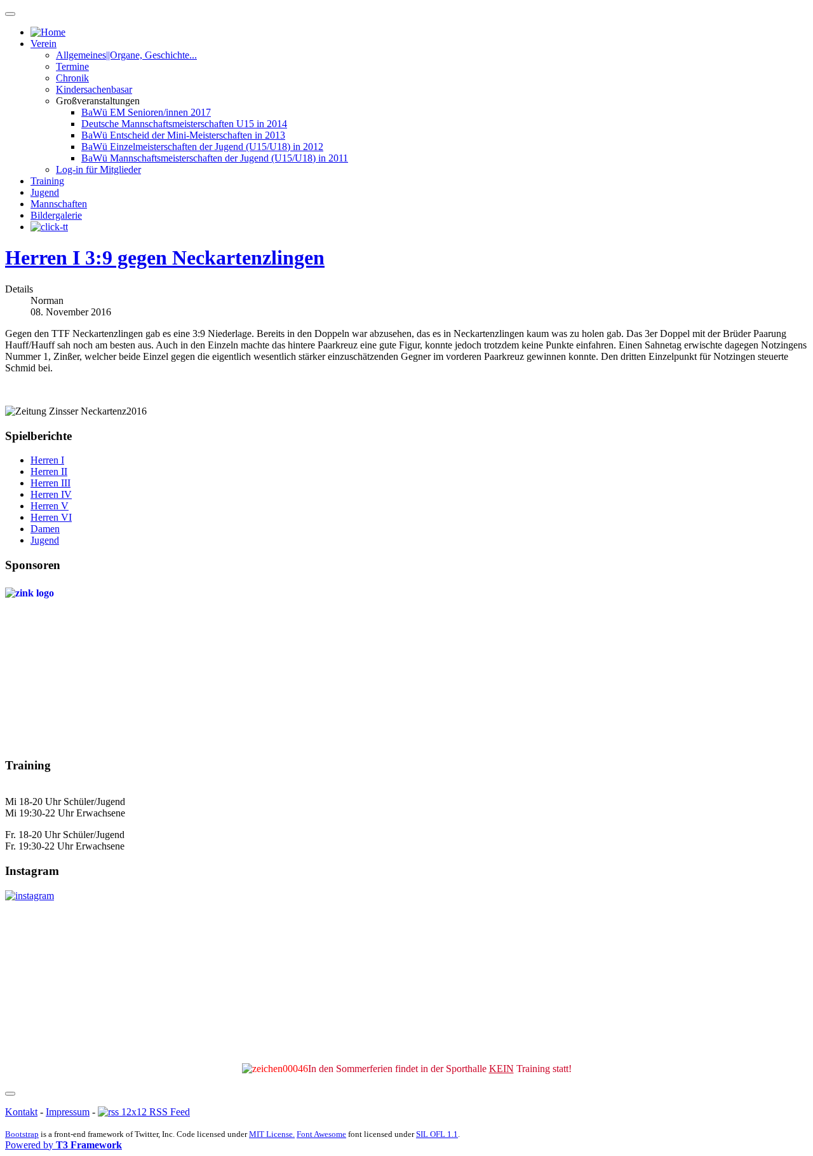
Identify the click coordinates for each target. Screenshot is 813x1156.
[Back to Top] (10, 1094)
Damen (45, 528)
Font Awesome (321, 1134)
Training (47, 180)
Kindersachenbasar (94, 89)
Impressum (68, 1111)
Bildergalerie (56, 215)
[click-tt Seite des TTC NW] (49, 226)
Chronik (72, 77)
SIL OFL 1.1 (437, 1134)
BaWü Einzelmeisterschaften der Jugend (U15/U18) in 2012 (202, 146)
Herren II (48, 471)
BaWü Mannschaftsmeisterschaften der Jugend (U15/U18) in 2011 (214, 158)
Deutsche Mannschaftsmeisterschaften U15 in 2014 (184, 123)
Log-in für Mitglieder (98, 169)
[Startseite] (47, 32)
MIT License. (272, 1134)
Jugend (44, 192)
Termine (72, 66)
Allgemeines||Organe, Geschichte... (126, 55)
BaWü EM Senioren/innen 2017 (146, 112)
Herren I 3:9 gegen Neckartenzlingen (165, 257)
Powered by (63, 1144)
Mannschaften (58, 203)
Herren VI (51, 517)
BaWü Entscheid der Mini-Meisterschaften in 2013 (183, 135)
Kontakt (21, 1111)
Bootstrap (22, 1134)
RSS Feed (168, 1111)
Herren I (47, 460)
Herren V (49, 505)
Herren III (50, 483)
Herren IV (51, 494)
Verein (43, 43)
